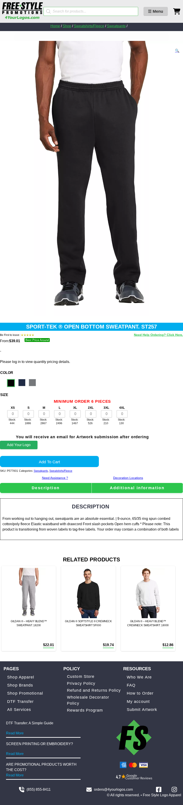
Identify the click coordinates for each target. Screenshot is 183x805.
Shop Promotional (25, 693)
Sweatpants (116, 26)
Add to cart (49, 462)
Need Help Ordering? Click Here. (158, 335)
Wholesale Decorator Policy (88, 700)
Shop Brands (20, 685)
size (4, 395)
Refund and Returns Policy (94, 690)
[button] (177, 50)
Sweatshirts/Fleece (89, 26)
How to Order (140, 693)
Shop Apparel (20, 677)
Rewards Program (85, 710)
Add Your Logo (19, 445)
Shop (67, 26)
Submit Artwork (142, 709)
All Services (19, 709)
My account (138, 701)
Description (46, 488)
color (6, 373)
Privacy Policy (81, 683)
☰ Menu (155, 11)
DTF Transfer (20, 701)
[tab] (46, 488)
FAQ (131, 685)
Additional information (137, 488)
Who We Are (139, 677)
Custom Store (80, 676)
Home (55, 26)
